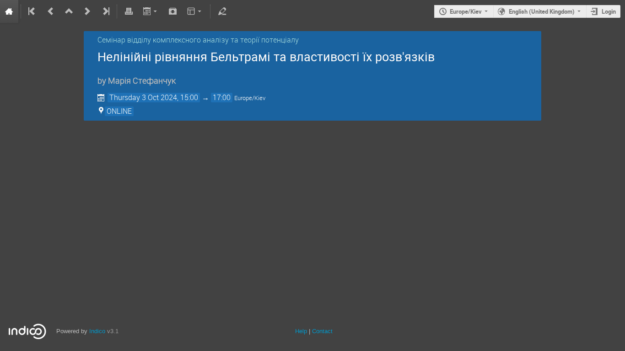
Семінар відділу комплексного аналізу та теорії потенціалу (198, 40)
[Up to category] (69, 11)
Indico (97, 331)
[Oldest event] (32, 11)
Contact (322, 331)
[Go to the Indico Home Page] (9, 11)
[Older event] (51, 11)
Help (301, 331)
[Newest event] (105, 11)
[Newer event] (87, 11)
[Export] (151, 11)
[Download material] (173, 11)
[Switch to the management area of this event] (222, 11)
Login (609, 11)
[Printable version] (128, 11)
